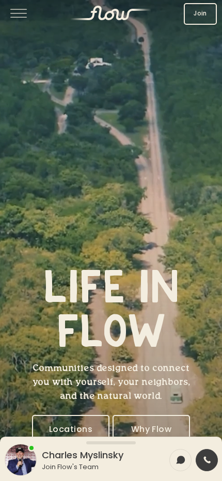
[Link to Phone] (207, 460)
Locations (70, 429)
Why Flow (151, 429)
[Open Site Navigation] (18, 14)
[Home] (111, 14)
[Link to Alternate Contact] (180, 460)
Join (200, 13)
